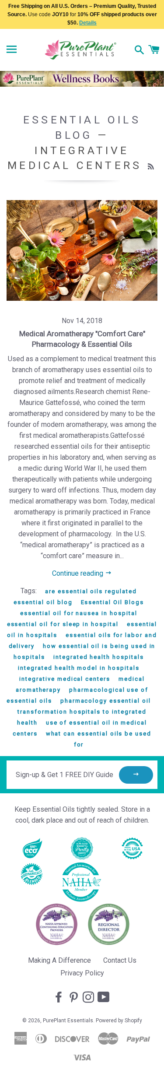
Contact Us (119, 960)
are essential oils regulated (91, 591)
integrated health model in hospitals (78, 668)
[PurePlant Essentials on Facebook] (59, 997)
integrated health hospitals (98, 657)
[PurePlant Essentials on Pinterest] (74, 997)
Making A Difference (59, 960)
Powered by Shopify (119, 1020)
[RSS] (152, 167)
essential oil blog (43, 602)
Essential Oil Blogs (112, 602)
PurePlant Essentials (68, 1020)
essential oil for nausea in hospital (78, 613)
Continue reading (78, 573)
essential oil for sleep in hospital (63, 624)
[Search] (139, 51)
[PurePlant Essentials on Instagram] (89, 997)
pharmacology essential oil (105, 700)
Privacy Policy (82, 973)
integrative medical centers (64, 679)
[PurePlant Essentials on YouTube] (105, 997)
